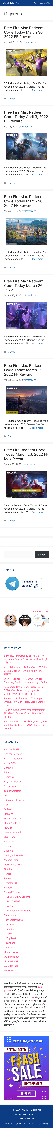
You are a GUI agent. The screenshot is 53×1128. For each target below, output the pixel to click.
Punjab (8, 873)
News (9, 906)
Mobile (10, 929)
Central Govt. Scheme (18, 896)
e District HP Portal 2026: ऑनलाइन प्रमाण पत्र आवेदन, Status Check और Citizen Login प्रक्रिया (26, 659)
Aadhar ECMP (11, 749)
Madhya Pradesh (13, 855)
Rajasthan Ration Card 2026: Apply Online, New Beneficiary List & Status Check (24, 702)
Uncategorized (12, 952)
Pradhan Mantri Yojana (18, 910)
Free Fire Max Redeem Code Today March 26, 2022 (23, 285)
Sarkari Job (10, 887)
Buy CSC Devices (26, 1118)
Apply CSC (10, 763)
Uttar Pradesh (11, 956)
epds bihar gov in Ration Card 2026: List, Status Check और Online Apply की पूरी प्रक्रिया (26, 671)
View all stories (40, 611)
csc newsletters (12, 790)
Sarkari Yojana (12, 892)
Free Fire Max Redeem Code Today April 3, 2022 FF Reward (26, 116)
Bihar (7, 772)
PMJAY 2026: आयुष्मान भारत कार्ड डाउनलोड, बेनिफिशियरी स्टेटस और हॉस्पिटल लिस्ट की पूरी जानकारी (24, 713)
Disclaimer (36, 1109)
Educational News (14, 800)
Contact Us (20, 1114)
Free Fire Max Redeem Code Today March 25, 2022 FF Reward (23, 370)
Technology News (14, 919)
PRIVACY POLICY (20, 1109)
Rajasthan (9, 878)
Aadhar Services (13, 754)
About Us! (33, 1114)
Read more (37, 90)
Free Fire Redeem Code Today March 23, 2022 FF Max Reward (26, 454)
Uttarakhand (11, 961)
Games (11, 98)
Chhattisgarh (11, 786)
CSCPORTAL (11, 2)
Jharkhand (10, 837)
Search (42, 554)
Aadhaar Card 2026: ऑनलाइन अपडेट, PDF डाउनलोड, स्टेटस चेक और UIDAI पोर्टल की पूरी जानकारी (25, 725)
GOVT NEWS (13, 901)
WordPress (10, 970)
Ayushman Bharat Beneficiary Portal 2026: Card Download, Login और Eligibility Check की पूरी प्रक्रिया (23, 690)
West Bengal (11, 966)
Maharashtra (11, 860)
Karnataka (9, 841)
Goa (6, 804)
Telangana (9, 943)
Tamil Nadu (10, 915)
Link (32, 997)
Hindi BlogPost (12, 823)
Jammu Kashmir (13, 832)
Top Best (11, 938)
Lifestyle (8, 850)
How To (8, 827)
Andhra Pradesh (13, 758)
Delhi (7, 795)
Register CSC (11, 883)
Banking (8, 767)
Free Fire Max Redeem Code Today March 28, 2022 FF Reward (23, 201)
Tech (9, 933)
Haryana (8, 814)
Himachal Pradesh (14, 818)
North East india (13, 864)
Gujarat (8, 809)
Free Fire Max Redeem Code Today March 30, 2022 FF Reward (24, 32)
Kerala (7, 846)
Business (9, 777)
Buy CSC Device (13, 781)
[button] (35, 3)
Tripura (8, 947)
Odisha (8, 869)
